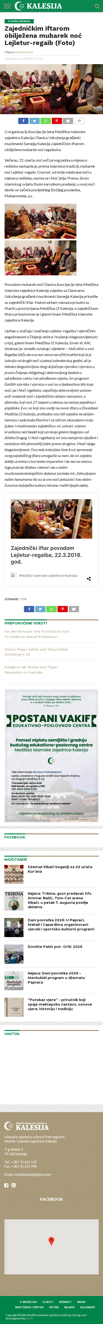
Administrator (24, 52)
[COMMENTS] (79, 120)
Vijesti (47, 1302)
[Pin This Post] (57, 120)
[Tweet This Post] (34, 120)
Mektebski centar (29, 1307)
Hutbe (54, 1307)
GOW (29, 1318)
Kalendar (87, 1307)
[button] (51, 1242)
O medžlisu (28, 1302)
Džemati (65, 1302)
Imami (81, 1302)
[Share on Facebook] (23, 120)
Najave (69, 1307)
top (23, 599)
